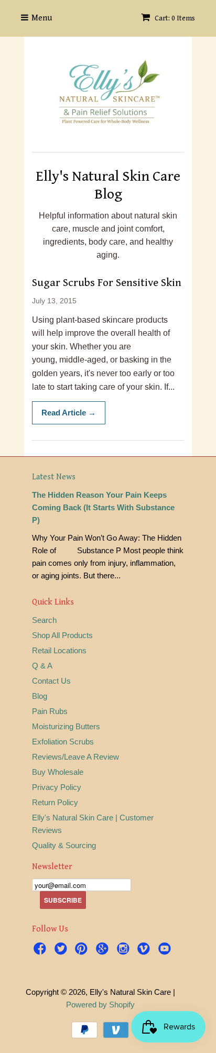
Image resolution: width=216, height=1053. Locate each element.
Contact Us (51, 680)
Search (44, 620)
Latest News (53, 477)
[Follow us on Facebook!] (41, 950)
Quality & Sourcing (64, 845)
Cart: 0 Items (174, 18)
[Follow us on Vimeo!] (145, 950)
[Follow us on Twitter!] (62, 950)
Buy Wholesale (57, 771)
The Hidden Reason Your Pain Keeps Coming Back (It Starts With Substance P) (103, 507)
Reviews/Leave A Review (75, 756)
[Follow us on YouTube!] (166, 950)
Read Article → (68, 412)
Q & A (42, 665)
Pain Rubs (50, 711)
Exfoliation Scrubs (63, 741)
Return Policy (55, 802)
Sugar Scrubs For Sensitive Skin (106, 283)
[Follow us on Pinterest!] (83, 950)
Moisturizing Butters (66, 726)
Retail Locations (59, 650)
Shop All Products (62, 635)
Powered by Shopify (100, 1004)
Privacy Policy (56, 787)
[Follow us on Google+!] (104, 950)
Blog (39, 696)
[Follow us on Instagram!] (125, 950)
